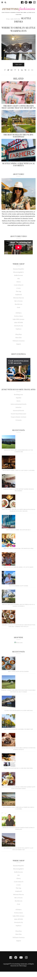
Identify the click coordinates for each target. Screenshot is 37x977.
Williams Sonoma (18, 341)
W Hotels (19, 420)
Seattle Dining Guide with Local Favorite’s (18, 164)
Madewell (18, 294)
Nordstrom (18, 304)
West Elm (18, 337)
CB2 (18, 278)
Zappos (18, 344)
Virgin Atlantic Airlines (18, 417)
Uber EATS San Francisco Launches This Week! (18, 768)
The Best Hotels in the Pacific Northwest (18, 135)
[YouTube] (30, 2)
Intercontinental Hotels (18, 404)
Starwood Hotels (18, 410)
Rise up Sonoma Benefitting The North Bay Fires (18, 548)
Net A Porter (18, 301)
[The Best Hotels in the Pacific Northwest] (18, 121)
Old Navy (19, 313)
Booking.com (18, 394)
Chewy (18, 282)
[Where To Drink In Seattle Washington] (18, 47)
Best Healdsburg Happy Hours (18, 586)
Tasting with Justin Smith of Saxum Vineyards (18, 710)
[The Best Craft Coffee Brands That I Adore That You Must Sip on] (18, 92)
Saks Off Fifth (18, 322)
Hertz (18, 401)
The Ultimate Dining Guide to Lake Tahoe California (18, 470)
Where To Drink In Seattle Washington (18, 29)
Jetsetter (18, 407)
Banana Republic (18, 269)
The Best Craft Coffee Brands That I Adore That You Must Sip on (19, 106)
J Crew (18, 288)
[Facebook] (21, 2)
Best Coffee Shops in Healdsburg (18, 671)
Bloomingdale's (18, 272)
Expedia (18, 398)
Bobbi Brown (18, 275)
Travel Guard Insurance (18, 414)
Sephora (18, 329)
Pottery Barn (18, 316)
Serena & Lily (18, 326)
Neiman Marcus (18, 298)
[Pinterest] (25, 2)
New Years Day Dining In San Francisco (18, 530)
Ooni (18, 307)
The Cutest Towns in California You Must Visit (18, 729)
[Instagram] (34, 2)
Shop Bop (18, 334)
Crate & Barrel (18, 285)
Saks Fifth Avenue (18, 319)
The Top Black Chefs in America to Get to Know (18, 567)
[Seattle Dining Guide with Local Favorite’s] (18, 150)
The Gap (18, 291)
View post (18, 64)
